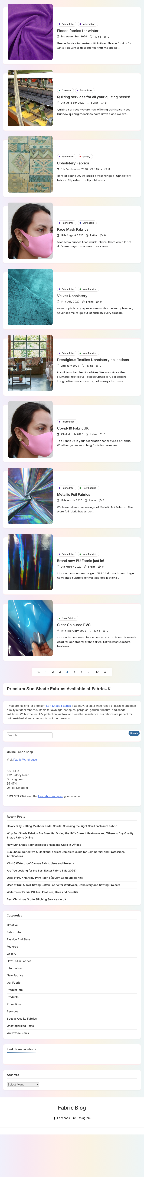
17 (97, 672)
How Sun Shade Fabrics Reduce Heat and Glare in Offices (44, 844)
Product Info (15, 989)
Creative (66, 90)
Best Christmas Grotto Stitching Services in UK (36, 899)
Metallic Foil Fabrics (73, 494)
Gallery (86, 156)
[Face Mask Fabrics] (30, 231)
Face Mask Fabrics (73, 229)
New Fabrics (89, 289)
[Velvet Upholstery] (30, 297)
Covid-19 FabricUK (73, 428)
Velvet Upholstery (72, 296)
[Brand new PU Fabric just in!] (30, 562)
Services (12, 1011)
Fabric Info (68, 24)
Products (12, 997)
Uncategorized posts (20, 1026)
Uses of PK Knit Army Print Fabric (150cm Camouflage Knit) (45, 877)
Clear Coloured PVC (74, 625)
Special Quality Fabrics (22, 1018)
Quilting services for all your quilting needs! (93, 97)
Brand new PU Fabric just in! (80, 561)
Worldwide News (18, 1033)
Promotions (14, 1004)
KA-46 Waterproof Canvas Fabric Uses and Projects (40, 863)
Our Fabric (88, 222)
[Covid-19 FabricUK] (30, 429)
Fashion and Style (18, 939)
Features (12, 946)
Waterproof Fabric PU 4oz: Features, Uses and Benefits (42, 892)
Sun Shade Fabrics (58, 705)
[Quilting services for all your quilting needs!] (30, 98)
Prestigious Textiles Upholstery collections (93, 360)
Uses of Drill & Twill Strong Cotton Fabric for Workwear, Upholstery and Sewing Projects (63, 885)
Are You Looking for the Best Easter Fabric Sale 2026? (42, 870)
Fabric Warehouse (25, 759)
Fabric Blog (72, 1107)
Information (89, 24)
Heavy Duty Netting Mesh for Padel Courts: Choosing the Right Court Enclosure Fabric (62, 826)
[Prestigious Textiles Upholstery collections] (30, 363)
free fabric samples (50, 796)
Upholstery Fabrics (73, 163)
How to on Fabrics (19, 961)
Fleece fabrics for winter (78, 31)
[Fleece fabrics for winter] (30, 32)
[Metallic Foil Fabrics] (30, 496)
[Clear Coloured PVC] (30, 628)
